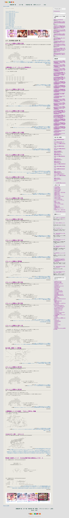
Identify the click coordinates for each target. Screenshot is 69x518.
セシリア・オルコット (38, 299)
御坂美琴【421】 (57, 194)
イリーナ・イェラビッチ (18, 429)
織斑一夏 (40, 278)
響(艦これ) (48, 454)
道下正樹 (45, 173)
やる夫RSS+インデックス (59, 285)
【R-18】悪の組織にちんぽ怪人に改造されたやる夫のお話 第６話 (59, 22)
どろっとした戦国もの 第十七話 (10, 19)
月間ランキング (36, 4)
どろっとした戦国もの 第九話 (13, 389)
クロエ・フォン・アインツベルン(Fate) (36, 449)
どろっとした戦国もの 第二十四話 (14, 132)
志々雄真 (31, 173)
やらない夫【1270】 (57, 189)
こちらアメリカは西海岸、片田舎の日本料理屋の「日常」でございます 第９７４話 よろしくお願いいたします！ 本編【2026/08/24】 (60, 78)
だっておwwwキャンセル (58, 307)
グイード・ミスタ (14, 257)
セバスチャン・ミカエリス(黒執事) (23, 215)
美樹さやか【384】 (57, 195)
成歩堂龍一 (43, 363)
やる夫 (14, 61)
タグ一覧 (21, 4)
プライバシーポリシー (44, 508)
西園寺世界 (48, 149)
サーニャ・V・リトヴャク (46, 449)
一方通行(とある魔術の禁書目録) (42, 277)
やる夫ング (56, 322)
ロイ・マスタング (16, 62)
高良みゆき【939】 (57, 190)
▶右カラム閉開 (6, 6)
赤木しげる (42, 173)
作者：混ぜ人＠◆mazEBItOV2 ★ (40, 448)
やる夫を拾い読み (57, 321)
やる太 (13, 429)
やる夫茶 (56, 316)
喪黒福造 (36, 62)
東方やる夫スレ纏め (58, 282)
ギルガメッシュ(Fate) (15, 215)
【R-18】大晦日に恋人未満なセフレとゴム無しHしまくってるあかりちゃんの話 (59, 45)
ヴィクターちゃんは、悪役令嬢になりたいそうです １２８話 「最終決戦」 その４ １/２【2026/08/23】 (60, 107)
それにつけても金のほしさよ (59, 306)
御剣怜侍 (40, 363)
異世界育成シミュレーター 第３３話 (59, 253)
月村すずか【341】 (57, 197)
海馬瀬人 (49, 127)
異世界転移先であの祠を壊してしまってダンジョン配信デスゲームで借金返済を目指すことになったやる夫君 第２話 (59, 260)
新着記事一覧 (13, 4)
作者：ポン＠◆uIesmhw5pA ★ (59, 163)
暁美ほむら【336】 (57, 198)
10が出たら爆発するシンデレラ (59, 223)
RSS (45, 4)
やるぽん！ (56, 323)
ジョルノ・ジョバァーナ (41, 61)
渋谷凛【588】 (63, 192)
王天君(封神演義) (44, 62)
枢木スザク (45, 127)
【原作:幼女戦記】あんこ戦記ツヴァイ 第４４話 (59, 234)
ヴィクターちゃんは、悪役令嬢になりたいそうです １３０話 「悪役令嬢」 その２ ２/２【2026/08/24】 (60, 62)
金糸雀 (49, 278)
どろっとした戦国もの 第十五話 (10, 22)
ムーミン (31, 194)
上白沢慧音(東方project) (23, 62)
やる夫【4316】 (57, 186)
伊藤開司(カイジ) (32, 62)
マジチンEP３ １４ (59, 228)
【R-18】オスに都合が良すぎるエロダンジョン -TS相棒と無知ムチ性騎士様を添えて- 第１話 (59, 26)
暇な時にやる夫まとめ (58, 308)
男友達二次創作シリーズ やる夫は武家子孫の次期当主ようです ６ (15, 28)
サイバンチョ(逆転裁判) (27, 363)
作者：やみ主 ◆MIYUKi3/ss (59, 146)
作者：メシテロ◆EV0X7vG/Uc (39, 60)
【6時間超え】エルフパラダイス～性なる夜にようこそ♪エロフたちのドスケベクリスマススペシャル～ (32, 501)
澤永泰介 (39, 429)
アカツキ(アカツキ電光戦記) (19, 61)
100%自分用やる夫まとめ (59, 295)
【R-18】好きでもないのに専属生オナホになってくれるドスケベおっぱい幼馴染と (60, 30)
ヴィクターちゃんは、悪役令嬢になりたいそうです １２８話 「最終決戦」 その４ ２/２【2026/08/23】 (60, 104)
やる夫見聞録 (56, 289)
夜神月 (25, 344)
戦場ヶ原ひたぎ (35, 173)
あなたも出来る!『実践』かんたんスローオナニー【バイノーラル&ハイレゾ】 (11, 501)
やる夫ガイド (56, 288)
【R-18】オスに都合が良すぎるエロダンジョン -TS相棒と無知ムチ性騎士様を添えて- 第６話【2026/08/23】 (59, 120)
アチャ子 (16, 449)
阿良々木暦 (48, 173)
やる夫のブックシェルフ (58, 283)
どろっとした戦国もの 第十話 (13, 367)
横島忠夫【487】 (57, 193)
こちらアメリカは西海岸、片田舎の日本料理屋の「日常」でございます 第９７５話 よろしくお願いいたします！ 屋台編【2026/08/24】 (60, 74)
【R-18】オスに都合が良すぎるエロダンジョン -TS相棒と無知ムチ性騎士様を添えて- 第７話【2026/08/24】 (59, 90)
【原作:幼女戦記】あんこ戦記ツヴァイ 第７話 (59, 246)
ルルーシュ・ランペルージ (10, 62)
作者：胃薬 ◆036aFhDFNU (59, 139)
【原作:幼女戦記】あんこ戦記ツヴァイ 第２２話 (59, 267)
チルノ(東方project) (25, 450)
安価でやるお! (56, 297)
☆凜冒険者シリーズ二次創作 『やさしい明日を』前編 (20, 411)
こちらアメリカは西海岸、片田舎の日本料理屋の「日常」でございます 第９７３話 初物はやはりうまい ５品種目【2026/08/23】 (60, 112)
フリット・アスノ (21, 149)
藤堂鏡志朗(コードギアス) (46, 128)
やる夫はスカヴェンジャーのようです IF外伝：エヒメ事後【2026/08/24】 (59, 94)
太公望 (39, 127)
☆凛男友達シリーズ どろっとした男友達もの (12, 12)
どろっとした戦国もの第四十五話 (10, 11)
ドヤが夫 (36, 320)
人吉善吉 (28, 62)
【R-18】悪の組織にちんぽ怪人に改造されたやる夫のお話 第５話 (59, 34)
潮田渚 (37, 429)
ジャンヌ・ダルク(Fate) (12, 450)
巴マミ (32, 429)
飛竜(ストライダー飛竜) (47, 430)
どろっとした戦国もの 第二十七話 (14, 111)
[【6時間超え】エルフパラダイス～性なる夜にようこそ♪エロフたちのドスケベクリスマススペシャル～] (33, 497)
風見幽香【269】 (57, 209)
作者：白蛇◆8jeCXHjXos (58, 173)
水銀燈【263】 (63, 209)
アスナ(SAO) (12, 277)
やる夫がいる (56, 311)
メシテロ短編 (48, 84)
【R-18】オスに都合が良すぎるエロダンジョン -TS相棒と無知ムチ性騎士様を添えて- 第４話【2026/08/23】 (59, 127)
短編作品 (46, 85)
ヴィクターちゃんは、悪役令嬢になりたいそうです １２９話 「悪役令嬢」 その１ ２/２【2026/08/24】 (60, 69)
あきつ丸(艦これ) (12, 449)
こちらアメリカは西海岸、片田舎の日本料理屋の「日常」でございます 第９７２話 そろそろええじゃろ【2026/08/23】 (60, 116)
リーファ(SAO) (35, 277)
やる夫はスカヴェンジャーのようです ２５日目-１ (59, 240)
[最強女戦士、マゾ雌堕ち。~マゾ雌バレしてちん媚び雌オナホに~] (22, 34)
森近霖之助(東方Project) (38, 407)
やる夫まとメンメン (58, 281)
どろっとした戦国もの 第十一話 (10, 23)
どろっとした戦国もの (47, 60)
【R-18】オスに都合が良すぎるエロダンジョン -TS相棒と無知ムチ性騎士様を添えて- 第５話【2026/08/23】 (59, 124)
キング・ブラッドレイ (27, 61)
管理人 (55, 180)
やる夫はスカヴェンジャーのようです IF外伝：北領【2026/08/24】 (59, 97)
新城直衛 (49, 320)
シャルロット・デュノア (33, 61)
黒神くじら (48, 107)
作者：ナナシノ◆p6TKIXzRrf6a (60, 175)
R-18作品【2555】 (57, 187)
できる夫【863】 (57, 191)
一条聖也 (49, 277)
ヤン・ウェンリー (47, 61)
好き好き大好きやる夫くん (59, 305)
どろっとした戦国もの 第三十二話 (14, 89)
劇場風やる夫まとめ (58, 300)
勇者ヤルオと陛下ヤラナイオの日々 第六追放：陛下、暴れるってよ (59, 54)
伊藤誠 (34, 127)
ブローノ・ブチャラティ (41, 320)
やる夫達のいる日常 (58, 313)
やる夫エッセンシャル (58, 309)
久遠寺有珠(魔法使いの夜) (43, 450)
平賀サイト (42, 127)
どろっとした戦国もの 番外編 (9, 20)
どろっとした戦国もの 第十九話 (10, 18)
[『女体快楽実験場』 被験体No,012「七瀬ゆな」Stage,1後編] (33, 33)
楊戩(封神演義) (40, 62)
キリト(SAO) (16, 277)
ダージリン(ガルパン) (19, 450)
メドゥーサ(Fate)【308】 (58, 199)
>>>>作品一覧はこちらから (61, 182)
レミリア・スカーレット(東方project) (33, 450)
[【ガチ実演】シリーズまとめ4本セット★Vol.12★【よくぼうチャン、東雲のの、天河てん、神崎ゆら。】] (43, 34)
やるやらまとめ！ (57, 324)
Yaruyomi (56, 296)
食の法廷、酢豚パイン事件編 (9, 24)
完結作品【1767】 (57, 188)
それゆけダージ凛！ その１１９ (14, 434)
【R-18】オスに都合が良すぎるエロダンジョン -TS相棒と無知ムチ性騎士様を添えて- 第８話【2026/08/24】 (59, 86)
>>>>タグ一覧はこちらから (61, 211)
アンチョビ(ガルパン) (21, 449)
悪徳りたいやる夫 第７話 (58, 19)
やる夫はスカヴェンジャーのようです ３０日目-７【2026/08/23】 (59, 134)
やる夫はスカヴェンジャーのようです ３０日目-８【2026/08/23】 (59, 131)
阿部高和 (49, 215)
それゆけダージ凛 (47, 448)
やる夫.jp (56, 325)
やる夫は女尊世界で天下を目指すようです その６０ (59, 272)
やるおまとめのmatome (58, 291)
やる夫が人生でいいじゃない (59, 312)
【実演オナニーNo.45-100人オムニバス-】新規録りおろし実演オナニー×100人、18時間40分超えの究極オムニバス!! (43, 501)
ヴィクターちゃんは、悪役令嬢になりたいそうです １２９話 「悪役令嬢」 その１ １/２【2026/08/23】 (60, 100)
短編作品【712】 (57, 192)
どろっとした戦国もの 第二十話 (10, 17)
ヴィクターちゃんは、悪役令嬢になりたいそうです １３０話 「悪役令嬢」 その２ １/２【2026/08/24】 (60, 66)
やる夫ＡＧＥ (56, 284)
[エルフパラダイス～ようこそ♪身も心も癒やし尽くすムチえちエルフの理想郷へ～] (22, 497)
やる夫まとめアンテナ (58, 290)
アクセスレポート (57, 11)
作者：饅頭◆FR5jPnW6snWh (59, 168)
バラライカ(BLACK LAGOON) (26, 429)
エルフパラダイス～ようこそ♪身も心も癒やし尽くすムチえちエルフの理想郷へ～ (22, 501)
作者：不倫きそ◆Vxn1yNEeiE (59, 166)
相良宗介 (46, 63)
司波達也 (37, 127)
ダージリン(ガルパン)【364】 (59, 196)
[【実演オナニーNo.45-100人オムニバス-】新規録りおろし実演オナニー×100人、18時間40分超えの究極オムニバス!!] (43, 497)
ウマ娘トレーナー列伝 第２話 (60, 217)
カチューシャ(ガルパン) (27, 449)
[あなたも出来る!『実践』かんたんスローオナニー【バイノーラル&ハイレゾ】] (12, 497)
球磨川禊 (49, 62)
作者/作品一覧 (29, 4)
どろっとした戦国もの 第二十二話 (10, 16)
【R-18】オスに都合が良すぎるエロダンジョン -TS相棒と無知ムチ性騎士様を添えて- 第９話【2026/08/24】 (59, 82)
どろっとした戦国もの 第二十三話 (14, 154)
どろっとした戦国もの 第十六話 (10, 21)
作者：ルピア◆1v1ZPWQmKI (59, 156)
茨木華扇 (49, 63)
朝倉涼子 (40, 257)
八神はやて (48, 450)
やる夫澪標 (56, 292)
